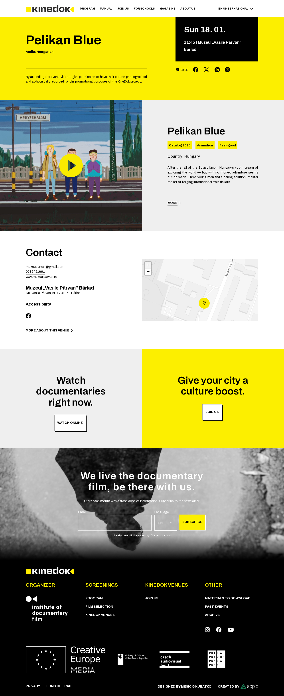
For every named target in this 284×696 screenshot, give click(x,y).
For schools (144, 8)
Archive (212, 615)
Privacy (33, 686)
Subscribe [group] (192, 522)
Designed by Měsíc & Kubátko (184, 686)
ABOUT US (187, 8)
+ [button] (148, 265)
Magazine (168, 8)
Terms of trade (59, 686)
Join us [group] (212, 412)
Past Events (216, 606)
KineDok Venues (100, 615)
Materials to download (227, 598)
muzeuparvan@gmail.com (45, 266)
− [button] (148, 271)
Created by (228, 686)
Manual (106, 8)
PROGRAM (87, 8)
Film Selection (99, 606)
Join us (123, 8)
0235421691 (35, 271)
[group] (115, 520)
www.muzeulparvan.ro (41, 276)
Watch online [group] (70, 423)
